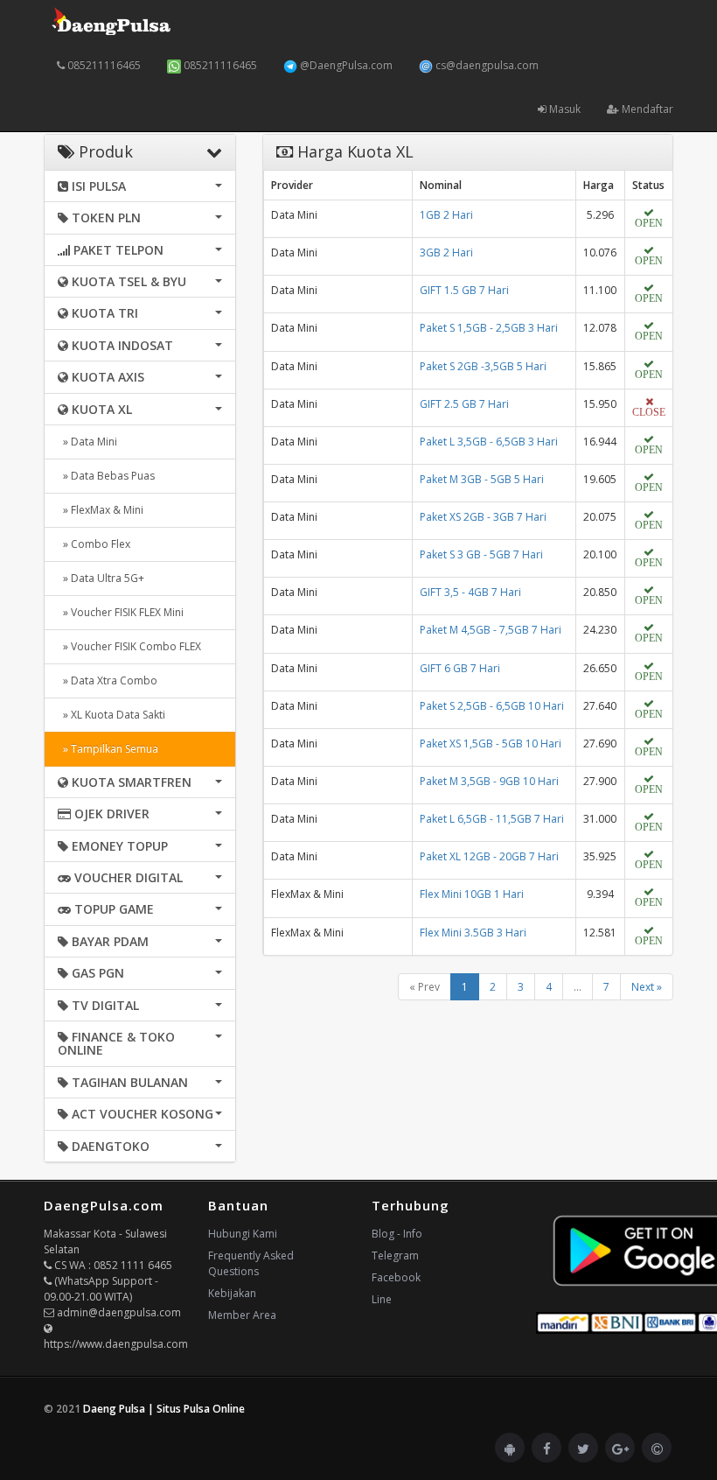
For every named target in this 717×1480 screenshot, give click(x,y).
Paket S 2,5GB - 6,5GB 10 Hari (492, 705)
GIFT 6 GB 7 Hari (460, 668)
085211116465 (103, 65)
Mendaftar (646, 109)
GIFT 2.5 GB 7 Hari (464, 403)
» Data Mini (87, 441)
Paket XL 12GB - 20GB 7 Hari (489, 856)
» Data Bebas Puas (106, 475)
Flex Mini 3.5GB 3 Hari (473, 932)
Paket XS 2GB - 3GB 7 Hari (483, 516)
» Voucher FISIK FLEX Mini (121, 612)
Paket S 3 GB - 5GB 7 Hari (481, 554)
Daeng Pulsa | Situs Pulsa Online (164, 1408)
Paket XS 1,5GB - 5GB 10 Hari (490, 743)
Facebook (396, 1277)
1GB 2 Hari (446, 214)
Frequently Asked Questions (251, 1263)
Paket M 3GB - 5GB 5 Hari (482, 479)
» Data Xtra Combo (107, 680)
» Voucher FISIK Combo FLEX (129, 646)
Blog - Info (397, 1233)
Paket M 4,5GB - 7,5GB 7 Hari (490, 629)
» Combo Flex (94, 544)
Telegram (395, 1255)
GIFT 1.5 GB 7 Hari (464, 290)
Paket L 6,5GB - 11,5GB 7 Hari (492, 818)
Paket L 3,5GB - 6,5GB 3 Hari (489, 441)
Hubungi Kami (242, 1233)
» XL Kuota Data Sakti (111, 714)
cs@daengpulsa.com (486, 65)
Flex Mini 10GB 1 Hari (472, 894)
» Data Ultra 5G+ (101, 578)
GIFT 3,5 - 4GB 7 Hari (470, 592)
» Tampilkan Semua (108, 748)
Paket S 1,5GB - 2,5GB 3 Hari (489, 327)
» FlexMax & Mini (100, 509)
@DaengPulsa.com (345, 65)
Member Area (242, 1315)
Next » (646, 986)
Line (382, 1299)
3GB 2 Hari (446, 252)
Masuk (563, 109)
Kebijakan (232, 1293)
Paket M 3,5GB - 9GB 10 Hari (489, 781)
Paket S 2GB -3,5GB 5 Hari (483, 366)
